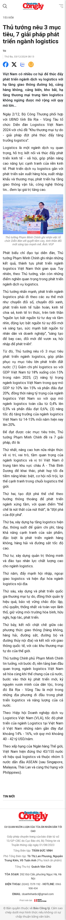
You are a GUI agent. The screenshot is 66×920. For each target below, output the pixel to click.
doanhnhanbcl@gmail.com (38, 894)
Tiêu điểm (8, 17)
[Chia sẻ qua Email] (31, 64)
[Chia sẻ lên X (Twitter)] (14, 64)
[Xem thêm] (61, 6)
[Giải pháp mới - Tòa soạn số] (40, 900)
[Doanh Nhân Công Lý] (33, 816)
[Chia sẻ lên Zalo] (22, 64)
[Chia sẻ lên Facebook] (5, 64)
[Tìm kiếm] (5, 6)
